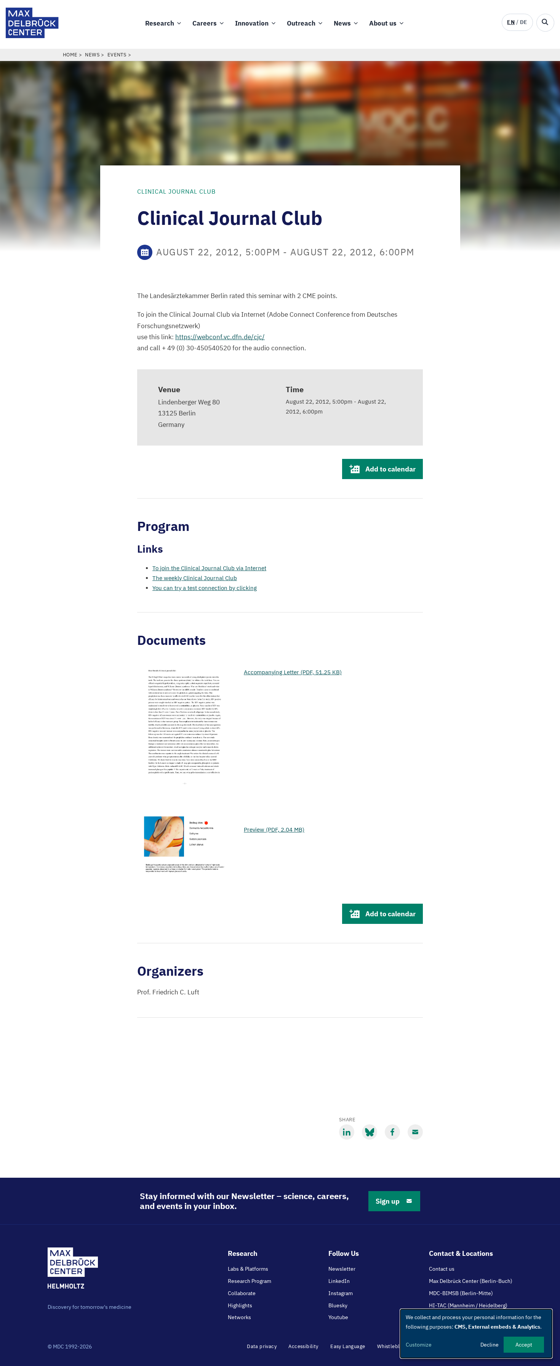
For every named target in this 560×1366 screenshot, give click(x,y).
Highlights (240, 1305)
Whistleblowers (395, 1346)
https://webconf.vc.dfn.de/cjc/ (220, 337)
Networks (239, 1317)
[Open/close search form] (545, 23)
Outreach (301, 23)
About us (383, 23)
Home (70, 54)
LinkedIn (339, 1281)
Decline (489, 1344)
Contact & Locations (461, 1253)
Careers (204, 23)
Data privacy (262, 1346)
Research (159, 23)
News (342, 23)
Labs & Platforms (248, 1268)
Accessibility (303, 1346)
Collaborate (242, 1293)
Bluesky (337, 1305)
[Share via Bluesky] (369, 1132)
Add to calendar (390, 469)
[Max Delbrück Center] (32, 36)
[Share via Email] (415, 1132)
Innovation (252, 23)
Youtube (338, 1317)
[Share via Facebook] (392, 1132)
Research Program (249, 1281)
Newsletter (341, 1268)
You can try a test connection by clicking (204, 588)
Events (116, 54)
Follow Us (343, 1253)
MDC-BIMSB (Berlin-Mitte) (461, 1293)
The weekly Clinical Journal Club (194, 578)
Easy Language (347, 1346)
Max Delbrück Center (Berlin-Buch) (470, 1281)
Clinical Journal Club (176, 191)
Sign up (388, 1201)
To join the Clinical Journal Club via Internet (209, 568)
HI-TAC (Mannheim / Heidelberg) (468, 1305)
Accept (523, 1344)
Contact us (441, 1268)
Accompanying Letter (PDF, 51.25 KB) (293, 672)
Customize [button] (419, 1344)
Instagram (340, 1293)
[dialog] (476, 1333)
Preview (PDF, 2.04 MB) (274, 829)
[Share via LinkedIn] (346, 1132)
